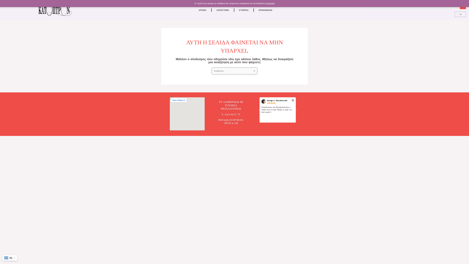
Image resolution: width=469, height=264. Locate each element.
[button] (259, 110)
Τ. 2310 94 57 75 (231, 114)
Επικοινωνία (265, 10)
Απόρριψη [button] (270, 3)
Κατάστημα (223, 10)
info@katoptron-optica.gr (231, 121)
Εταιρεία (243, 10)
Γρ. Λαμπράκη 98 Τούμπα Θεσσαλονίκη (231, 105)
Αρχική (202, 10)
